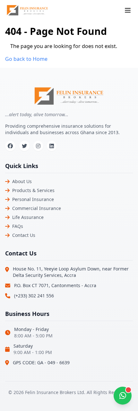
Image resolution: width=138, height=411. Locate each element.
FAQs (17, 226)
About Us (22, 181)
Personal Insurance (33, 199)
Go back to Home (26, 58)
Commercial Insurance (36, 208)
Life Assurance (28, 217)
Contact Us (23, 235)
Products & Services (33, 190)
